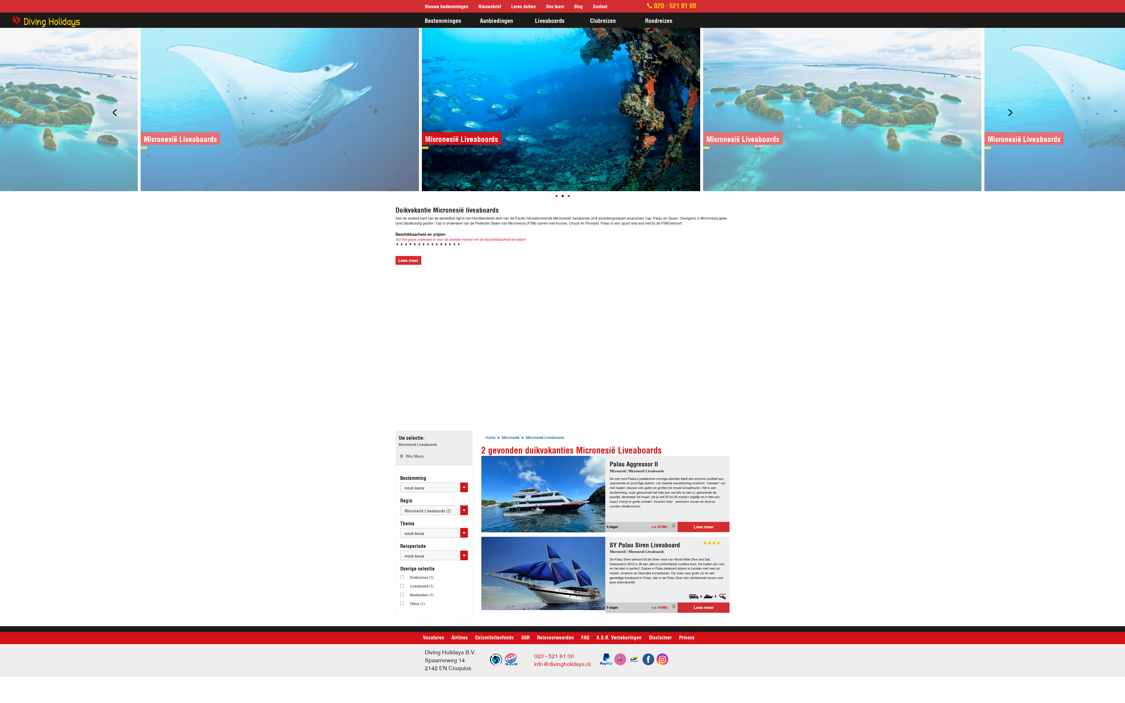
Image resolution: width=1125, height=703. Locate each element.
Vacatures (433, 637)
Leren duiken (523, 6)
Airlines (459, 637)
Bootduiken (422, 595)
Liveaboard (422, 586)
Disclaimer (660, 637)
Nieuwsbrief (489, 6)
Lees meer (704, 526)
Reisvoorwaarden (555, 637)
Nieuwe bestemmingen (446, 6)
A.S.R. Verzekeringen (619, 637)
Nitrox (417, 604)
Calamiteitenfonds (494, 637)
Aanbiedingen (496, 20)
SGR (525, 637)
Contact (600, 6)
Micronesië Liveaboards (545, 438)
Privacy (687, 637)
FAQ (585, 637)
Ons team (555, 6)
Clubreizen (603, 20)
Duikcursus (421, 577)
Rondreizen (658, 20)
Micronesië (510, 438)
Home (490, 438)
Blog (578, 6)
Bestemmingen (443, 20)
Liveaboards (550, 20)
